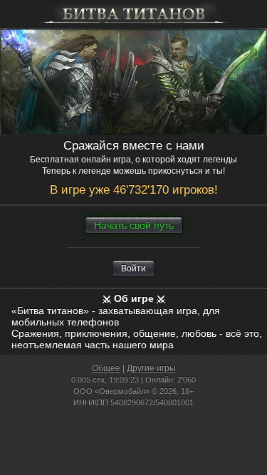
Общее (106, 368)
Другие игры (151, 368)
